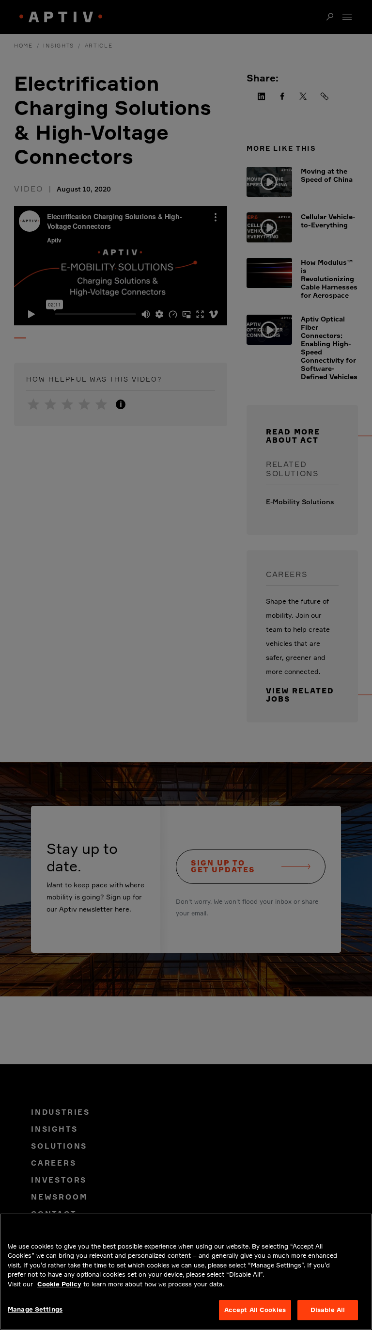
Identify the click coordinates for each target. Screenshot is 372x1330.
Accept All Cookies (255, 1310)
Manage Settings (35, 1309)
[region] (186, 1271)
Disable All (327, 1310)
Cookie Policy (59, 1284)
